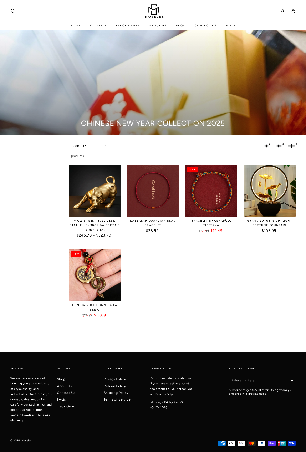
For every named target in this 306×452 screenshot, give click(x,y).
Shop (61, 379)
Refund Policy (115, 386)
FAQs (61, 399)
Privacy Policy (115, 379)
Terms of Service (117, 399)
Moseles (26, 440)
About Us (64, 386)
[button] (12, 11)
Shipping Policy (116, 393)
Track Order (66, 406)
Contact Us (66, 393)
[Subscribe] (293, 380)
